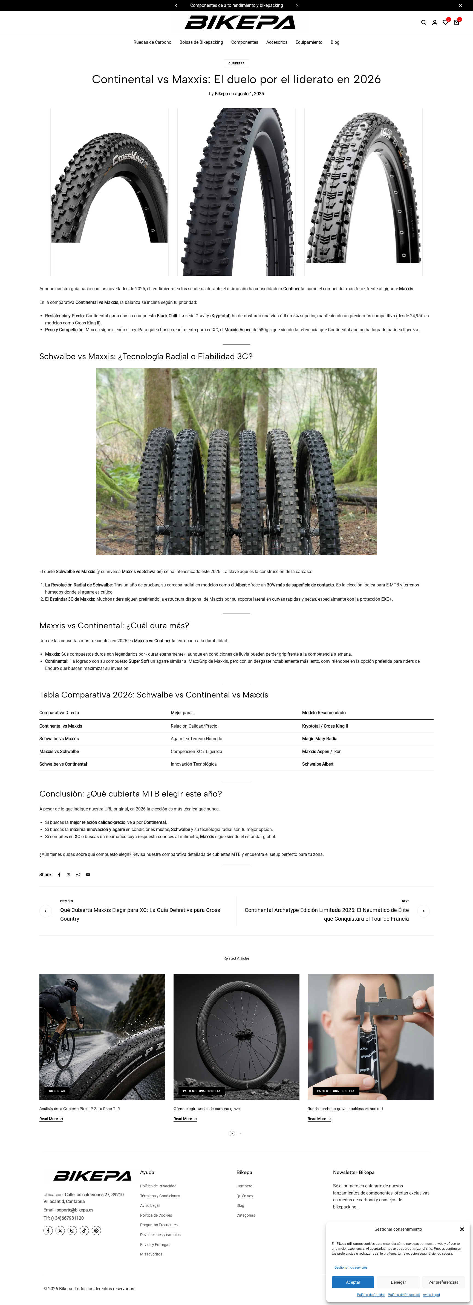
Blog (335, 42)
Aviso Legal (431, 1295)
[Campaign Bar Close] (463, 5)
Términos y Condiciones (160, 1196)
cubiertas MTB (226, 854)
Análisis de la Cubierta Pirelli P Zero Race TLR (79, 1108)
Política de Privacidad (404, 1295)
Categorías (245, 1215)
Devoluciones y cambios (160, 1235)
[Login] (434, 22)
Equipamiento (309, 42)
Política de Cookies (371, 1295)
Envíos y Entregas (155, 1244)
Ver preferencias (443, 1282)
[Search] (423, 22)
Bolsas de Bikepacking (201, 42)
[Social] (48, 1230)
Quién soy (244, 1196)
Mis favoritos (151, 1254)
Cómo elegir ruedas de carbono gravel (207, 1108)
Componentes (244, 42)
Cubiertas (236, 63)
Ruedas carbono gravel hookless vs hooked (345, 1108)
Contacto (244, 1186)
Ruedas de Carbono (152, 42)
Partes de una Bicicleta (202, 1090)
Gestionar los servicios (351, 1267)
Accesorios (276, 42)
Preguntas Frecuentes (159, 1225)
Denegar (398, 1282)
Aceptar (353, 1282)
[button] (462, 1229)
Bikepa (221, 93)
